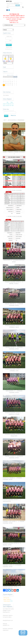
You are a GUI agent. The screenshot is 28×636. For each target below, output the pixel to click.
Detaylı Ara (13, 115)
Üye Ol (8, 3)
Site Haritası (6, 95)
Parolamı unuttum (9, 47)
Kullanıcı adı (9, 36)
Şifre (10, 40)
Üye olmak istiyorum (8, 49)
